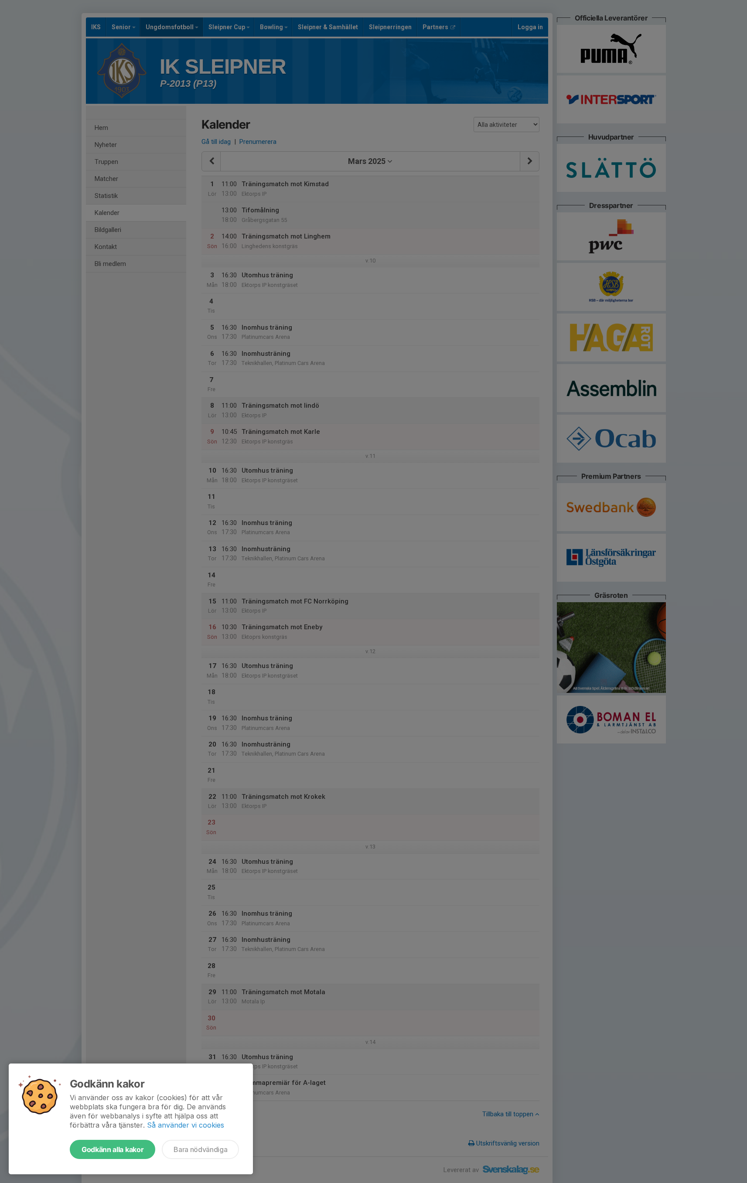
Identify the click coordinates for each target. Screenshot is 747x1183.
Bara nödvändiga (200, 1149)
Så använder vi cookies (185, 1125)
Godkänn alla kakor (112, 1149)
